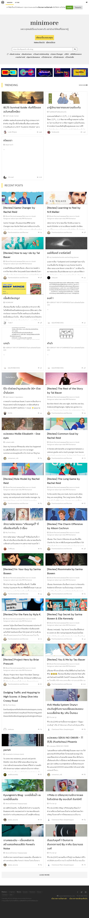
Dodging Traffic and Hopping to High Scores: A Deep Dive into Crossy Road (21, 697)
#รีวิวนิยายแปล (58, 57)
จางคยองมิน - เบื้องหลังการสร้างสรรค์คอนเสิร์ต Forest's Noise (19, 844)
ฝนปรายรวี (9, 145)
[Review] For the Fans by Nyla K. (22, 614)
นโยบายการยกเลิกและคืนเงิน (78, 898)
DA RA (9, 413)
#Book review (14, 54)
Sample (25, 892)
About (39, 892)
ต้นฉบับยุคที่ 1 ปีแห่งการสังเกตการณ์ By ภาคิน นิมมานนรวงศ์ (65, 844)
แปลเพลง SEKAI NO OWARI (59, 746)
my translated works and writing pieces (64, 257)
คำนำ (50, 343)
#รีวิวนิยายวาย (46, 57)
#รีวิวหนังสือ (69, 57)
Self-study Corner (12, 116)
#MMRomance (76, 54)
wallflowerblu (12, 774)
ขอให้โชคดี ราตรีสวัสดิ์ (59, 253)
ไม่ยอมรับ (78, 7)
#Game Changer (56, 54)
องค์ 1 (50, 298)
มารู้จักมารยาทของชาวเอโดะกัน (64, 107)
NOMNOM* (9, 302)
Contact (5, 895)
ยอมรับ (69, 7)
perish (7, 750)
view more (82, 85)
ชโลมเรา (7, 140)
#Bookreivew (26, 54)
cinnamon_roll (12, 458)
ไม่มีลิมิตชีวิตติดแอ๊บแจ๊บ (57, 112)
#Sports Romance (33, 57)
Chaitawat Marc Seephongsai (62, 729)
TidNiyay (11, 548)
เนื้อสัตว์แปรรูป (11, 298)
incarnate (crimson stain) (15, 754)
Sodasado (55, 132)
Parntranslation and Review (17, 232)
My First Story (11, 532)
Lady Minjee (12, 132)
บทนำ (6, 343)
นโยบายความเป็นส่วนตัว (45, 7)
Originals (12, 892)
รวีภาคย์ (10, 177)
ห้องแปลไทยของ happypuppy (16, 803)
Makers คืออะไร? (39, 42)
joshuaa (10, 729)
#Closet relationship (41, 54)
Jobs (11, 895)
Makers (9, 2)
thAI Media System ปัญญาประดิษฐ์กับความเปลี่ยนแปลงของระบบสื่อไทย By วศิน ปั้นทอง (65, 709)
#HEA (66, 54)
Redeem (32, 892)
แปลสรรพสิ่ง (10, 442)
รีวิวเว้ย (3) (52, 717)
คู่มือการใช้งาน (50, 42)
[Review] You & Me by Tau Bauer (66, 659)
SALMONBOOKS (57, 323)
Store (17, 2)
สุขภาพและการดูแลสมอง (14, 397)
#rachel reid (20, 57)
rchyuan (54, 277)
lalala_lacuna (12, 820)
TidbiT (10, 323)
